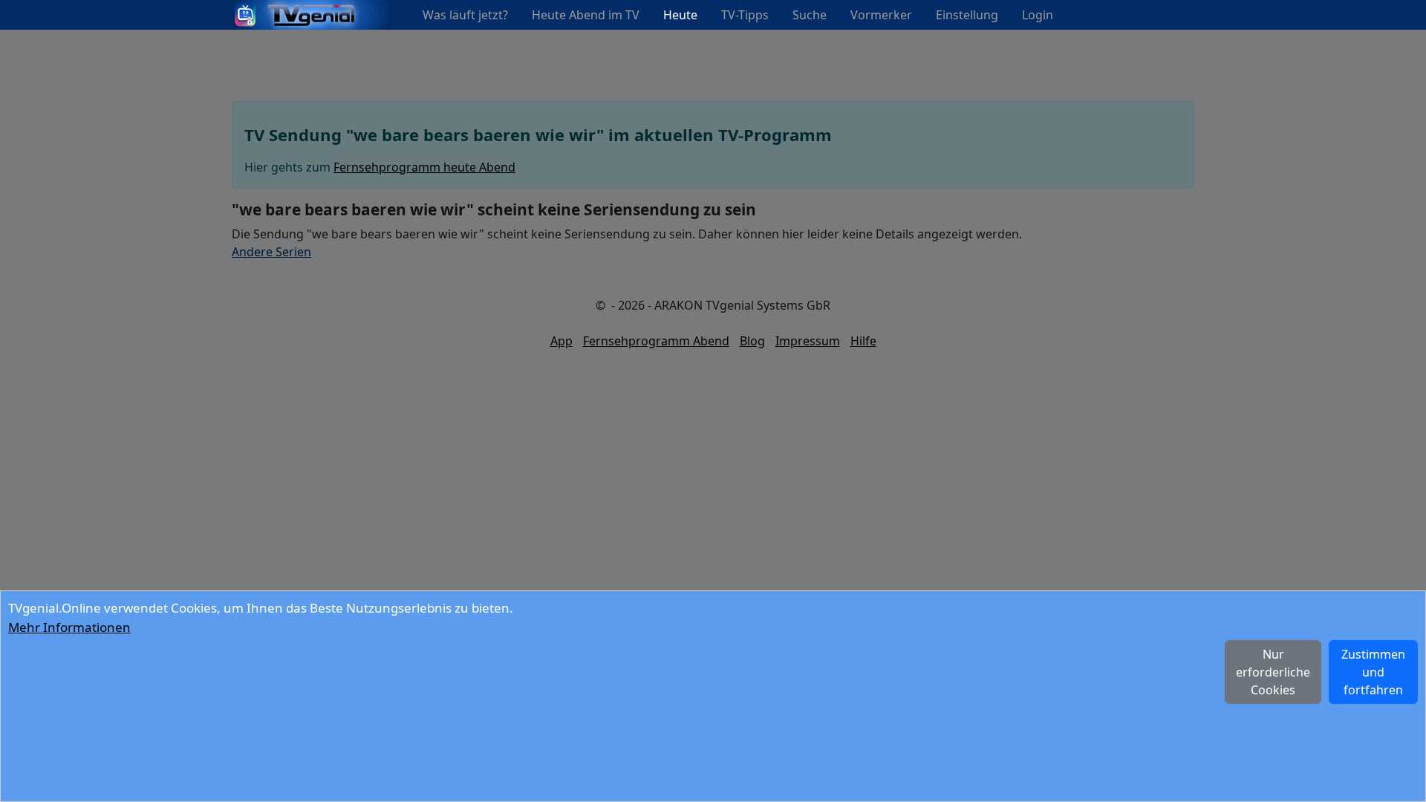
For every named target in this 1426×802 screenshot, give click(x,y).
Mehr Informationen (69, 627)
